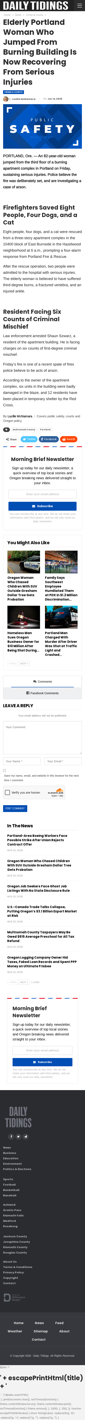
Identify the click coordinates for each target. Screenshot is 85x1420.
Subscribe (45, 506)
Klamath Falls (13, 1215)
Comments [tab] (45, 681)
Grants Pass (12, 1210)
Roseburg (10, 1226)
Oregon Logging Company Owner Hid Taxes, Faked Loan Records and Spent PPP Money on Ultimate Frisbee (42, 961)
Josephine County (16, 1242)
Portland (45, 429)
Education (10, 1158)
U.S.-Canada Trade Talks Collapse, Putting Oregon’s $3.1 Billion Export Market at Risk (42, 911)
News (7, 1148)
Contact (9, 1283)
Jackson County (15, 1236)
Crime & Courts (13, 92)
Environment (12, 1164)
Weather (15, 1331)
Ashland (9, 1204)
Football (9, 1185)
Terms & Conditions (17, 1267)
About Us (10, 1262)
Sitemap (41, 1331)
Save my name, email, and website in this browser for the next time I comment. (41, 778)
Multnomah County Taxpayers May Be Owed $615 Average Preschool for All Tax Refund (40, 936)
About (64, 1331)
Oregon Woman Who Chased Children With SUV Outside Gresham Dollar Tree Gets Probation (39, 865)
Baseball (9, 1195)
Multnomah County (24, 429)
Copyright (10, 1278)
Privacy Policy (13, 1272)
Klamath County (15, 1247)
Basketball (11, 1190)
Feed (59, 1323)
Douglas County (15, 1252)
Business (9, 1153)
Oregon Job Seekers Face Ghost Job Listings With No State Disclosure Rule (38, 888)
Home (19, 1323)
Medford (9, 1221)
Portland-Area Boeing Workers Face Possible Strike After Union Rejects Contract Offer (37, 840)
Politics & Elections (17, 1169)
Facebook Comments (45, 693)
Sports (8, 1179)
